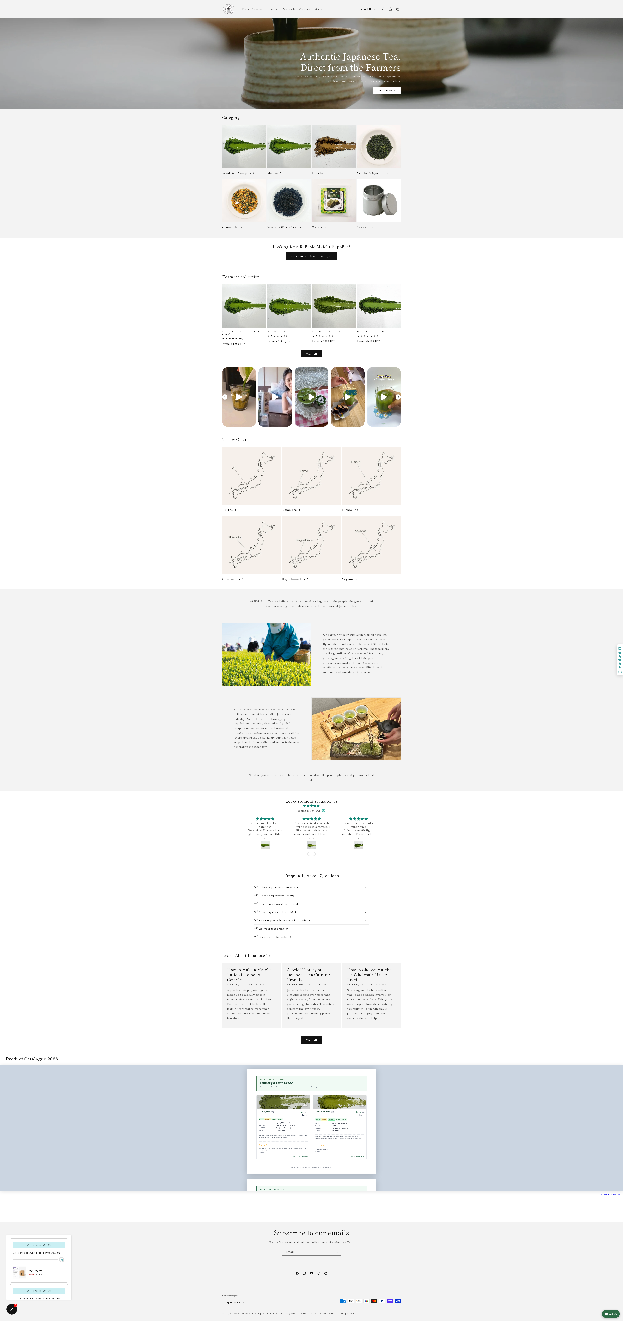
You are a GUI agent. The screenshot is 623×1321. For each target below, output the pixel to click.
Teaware (363, 227)
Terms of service (308, 1313)
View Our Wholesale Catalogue (311, 256)
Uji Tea (227, 510)
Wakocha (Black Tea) (282, 227)
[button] (245, 9)
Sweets (317, 227)
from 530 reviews (309, 810)
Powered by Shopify (254, 1313)
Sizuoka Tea (231, 579)
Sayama (348, 579)
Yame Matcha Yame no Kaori (328, 331)
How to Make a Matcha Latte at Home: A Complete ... (249, 974)
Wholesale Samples (236, 173)
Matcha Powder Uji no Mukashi (374, 331)
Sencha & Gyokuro (371, 173)
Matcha (272, 173)
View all (311, 353)
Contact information (328, 1313)
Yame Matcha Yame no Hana (283, 331)
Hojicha (317, 173)
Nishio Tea (350, 510)
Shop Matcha (387, 90)
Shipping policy (348, 1313)
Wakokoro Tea (237, 1313)
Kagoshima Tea (293, 579)
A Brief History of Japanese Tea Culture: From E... (308, 974)
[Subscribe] (337, 1252)
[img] (311, 805)
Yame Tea (289, 510)
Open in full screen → (611, 1194)
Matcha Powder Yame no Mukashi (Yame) (241, 333)
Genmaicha (230, 227)
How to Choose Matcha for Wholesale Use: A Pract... (369, 974)
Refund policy (273, 1313)
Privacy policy (290, 1313)
